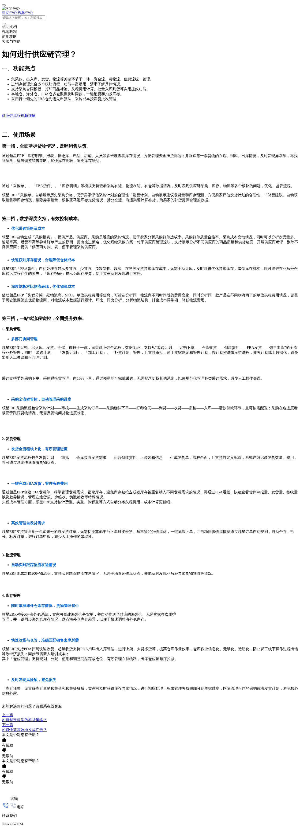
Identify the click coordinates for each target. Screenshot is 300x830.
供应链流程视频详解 (19, 116)
